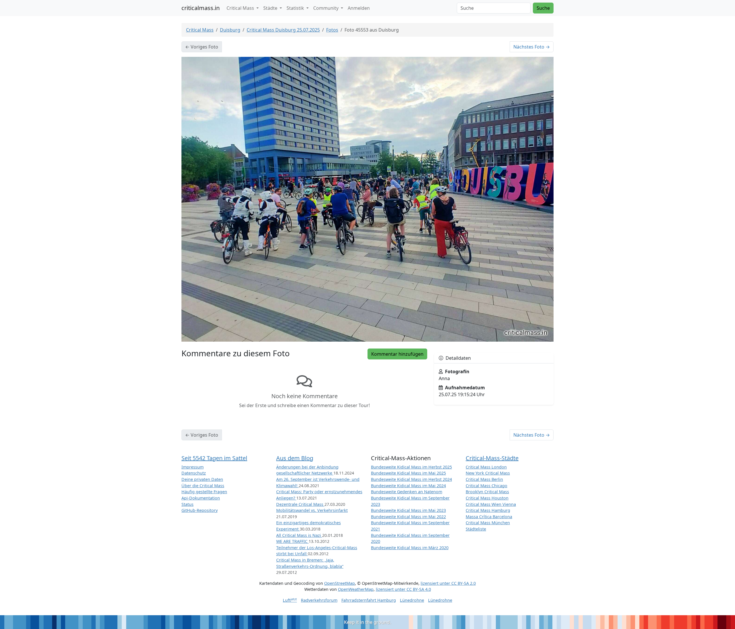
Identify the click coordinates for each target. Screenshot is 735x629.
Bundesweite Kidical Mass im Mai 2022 (408, 516)
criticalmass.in (200, 8)
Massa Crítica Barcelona (489, 516)
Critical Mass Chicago (486, 485)
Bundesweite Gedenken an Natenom (406, 491)
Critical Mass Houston (487, 498)
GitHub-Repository (199, 510)
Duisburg (230, 30)
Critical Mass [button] (241, 8)
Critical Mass (200, 30)
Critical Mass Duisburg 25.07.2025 (283, 30)
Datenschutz (193, 473)
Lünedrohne (412, 600)
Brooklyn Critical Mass (487, 491)
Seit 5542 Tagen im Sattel (214, 458)
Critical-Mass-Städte (492, 458)
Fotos (332, 30)
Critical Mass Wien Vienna (491, 504)
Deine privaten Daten (202, 479)
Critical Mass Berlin (484, 479)
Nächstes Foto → (531, 47)
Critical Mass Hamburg (488, 510)
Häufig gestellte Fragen (204, 491)
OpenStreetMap (339, 583)
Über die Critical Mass (202, 485)
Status (187, 504)
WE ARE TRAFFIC (292, 541)
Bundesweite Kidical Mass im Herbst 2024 (411, 479)
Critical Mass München (488, 522)
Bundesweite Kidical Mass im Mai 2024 (408, 485)
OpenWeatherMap (356, 589)
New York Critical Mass (488, 473)
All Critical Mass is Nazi (299, 535)
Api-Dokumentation (200, 498)
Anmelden (359, 8)
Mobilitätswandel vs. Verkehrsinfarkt (312, 510)
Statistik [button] (296, 8)
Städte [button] (270, 8)
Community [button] (326, 8)
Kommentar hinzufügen (397, 354)
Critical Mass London (486, 467)
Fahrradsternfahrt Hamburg (368, 600)
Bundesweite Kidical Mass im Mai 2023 (408, 510)
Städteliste (476, 529)
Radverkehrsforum (319, 600)
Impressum (192, 467)
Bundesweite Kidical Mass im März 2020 (409, 547)
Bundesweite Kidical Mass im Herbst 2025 (411, 467)
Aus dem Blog (294, 458)
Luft (290, 600)
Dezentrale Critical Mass (300, 504)
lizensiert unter (448, 583)
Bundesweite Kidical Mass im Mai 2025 (408, 473)
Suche (543, 8)
